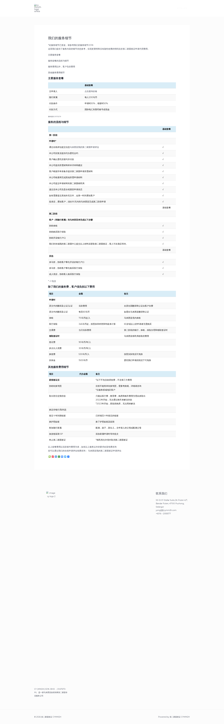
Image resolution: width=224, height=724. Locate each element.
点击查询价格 (91, 91)
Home (50, 8)
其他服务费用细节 (56, 72)
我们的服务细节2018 (83, 45)
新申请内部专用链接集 (81, 8)
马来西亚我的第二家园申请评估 (84, 147)
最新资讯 (62, 8)
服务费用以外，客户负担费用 (61, 66)
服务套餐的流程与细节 (58, 61)
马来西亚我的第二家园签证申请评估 (104, 451)
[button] (180, 8)
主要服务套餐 (54, 55)
